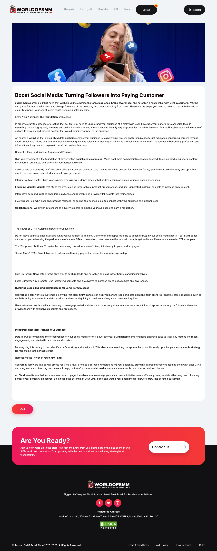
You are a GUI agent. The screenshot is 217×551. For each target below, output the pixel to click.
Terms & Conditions (138, 545)
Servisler (103, 9)
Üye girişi (69, 9)
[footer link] (108, 484)
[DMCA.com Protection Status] (108, 525)
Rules (127, 9)
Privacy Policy (184, 545)
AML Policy (162, 545)
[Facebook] (99, 503)
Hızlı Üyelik (86, 9)
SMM (22, 375)
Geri (22, 409)
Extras (146, 9)
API (116, 9)
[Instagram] (117, 503)
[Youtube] (108, 503)
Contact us (161, 447)
